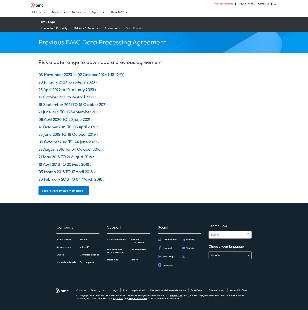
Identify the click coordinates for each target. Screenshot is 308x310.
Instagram (168, 264)
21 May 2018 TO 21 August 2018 (65, 156)
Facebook (167, 247)
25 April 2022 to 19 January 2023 (66, 89)
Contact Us (263, 3)
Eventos (84, 239)
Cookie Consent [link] (217, 290)
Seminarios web (64, 247)
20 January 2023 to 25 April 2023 (66, 82)
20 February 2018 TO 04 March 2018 (70, 179)
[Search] (275, 4)
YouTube (190, 247)
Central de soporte (116, 239)
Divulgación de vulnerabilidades (115, 251)
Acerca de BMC (64, 239)
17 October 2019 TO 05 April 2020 (67, 127)
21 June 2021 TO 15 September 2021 (68, 111)
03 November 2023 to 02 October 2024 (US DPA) (81, 74)
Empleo (60, 254)
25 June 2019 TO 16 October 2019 (67, 134)
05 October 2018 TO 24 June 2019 (67, 141)
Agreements (113, 28)
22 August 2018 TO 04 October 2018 (69, 149)
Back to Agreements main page (63, 191)
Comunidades (170, 239)
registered (118, 298)
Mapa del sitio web (66, 262)
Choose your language (226, 246)
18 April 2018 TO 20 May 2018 (63, 164)
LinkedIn (190, 239)
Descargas (112, 259)
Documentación (138, 249)
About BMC (117, 12)
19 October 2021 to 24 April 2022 (66, 97)
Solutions (36, 12)
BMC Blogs (168, 256)
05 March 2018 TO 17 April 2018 (65, 171)
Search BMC (218, 225)
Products (56, 12)
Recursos (135, 259)
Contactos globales (89, 254)
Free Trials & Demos (223, 3)
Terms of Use (176, 295)
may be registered (137, 298)
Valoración (85, 247)
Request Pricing (245, 3)
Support (96, 12)
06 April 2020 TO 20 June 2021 (64, 119)
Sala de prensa (87, 262)
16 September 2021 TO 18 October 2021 (72, 104)
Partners (76, 12)
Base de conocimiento (137, 241)
